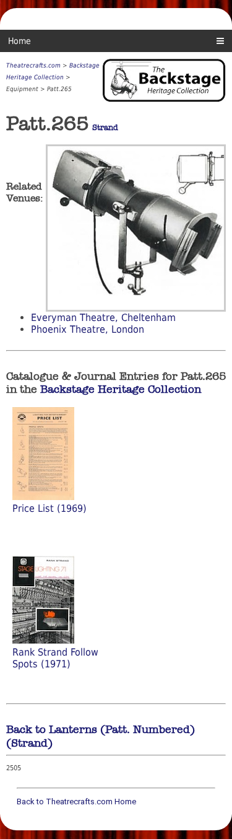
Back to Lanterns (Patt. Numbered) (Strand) (100, 736)
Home (19, 41)
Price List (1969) (49, 508)
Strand (105, 128)
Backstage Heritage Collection (120, 389)
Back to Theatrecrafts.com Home (76, 801)
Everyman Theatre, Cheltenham (103, 317)
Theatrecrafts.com (33, 65)
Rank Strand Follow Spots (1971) (55, 658)
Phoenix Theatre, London (87, 329)
